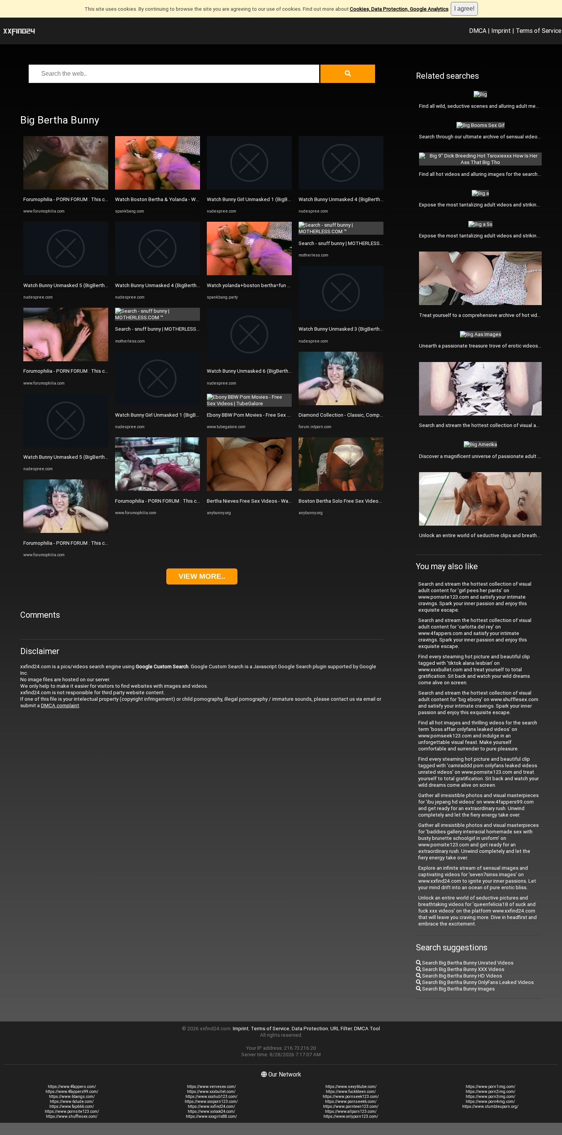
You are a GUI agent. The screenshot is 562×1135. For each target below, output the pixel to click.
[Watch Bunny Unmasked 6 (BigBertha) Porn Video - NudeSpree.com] (249, 359)
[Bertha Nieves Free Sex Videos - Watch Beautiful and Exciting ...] (249, 489)
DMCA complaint (60, 705)
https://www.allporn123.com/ (351, 1111)
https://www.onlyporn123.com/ (350, 1116)
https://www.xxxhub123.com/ (211, 1096)
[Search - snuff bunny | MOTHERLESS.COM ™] (157, 317)
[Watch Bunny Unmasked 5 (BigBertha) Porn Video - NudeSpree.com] (65, 273)
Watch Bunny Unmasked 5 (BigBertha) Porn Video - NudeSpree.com (100, 285)
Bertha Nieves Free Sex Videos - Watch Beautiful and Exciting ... (278, 501)
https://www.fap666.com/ (71, 1106)
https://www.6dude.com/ (72, 1101)
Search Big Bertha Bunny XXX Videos (462, 969)
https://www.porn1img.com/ (490, 1086)
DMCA (477, 30)
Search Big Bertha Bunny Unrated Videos (467, 963)
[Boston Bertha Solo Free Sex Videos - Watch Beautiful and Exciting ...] (341, 489)
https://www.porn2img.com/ (490, 1091)
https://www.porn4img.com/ (490, 1101)
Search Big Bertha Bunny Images (458, 989)
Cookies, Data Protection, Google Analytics (399, 9)
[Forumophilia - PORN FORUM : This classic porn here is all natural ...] (65, 188)
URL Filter (341, 1028)
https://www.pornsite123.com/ (72, 1111)
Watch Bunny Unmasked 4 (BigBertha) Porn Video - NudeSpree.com (191, 285)
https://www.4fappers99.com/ (71, 1091)
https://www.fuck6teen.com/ (351, 1091)
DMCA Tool (367, 1028)
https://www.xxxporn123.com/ (211, 1101)
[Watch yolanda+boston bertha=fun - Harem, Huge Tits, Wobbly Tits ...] (249, 273)
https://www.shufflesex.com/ (71, 1116)
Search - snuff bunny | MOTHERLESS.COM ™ (164, 329)
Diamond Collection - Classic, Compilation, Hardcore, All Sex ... (369, 415)
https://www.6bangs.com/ (72, 1096)
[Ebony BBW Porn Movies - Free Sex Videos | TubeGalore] (249, 403)
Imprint (501, 30)
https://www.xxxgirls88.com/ (211, 1116)
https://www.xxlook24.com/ (211, 1111)
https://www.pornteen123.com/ (350, 1106)
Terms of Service (538, 30)
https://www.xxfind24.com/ (211, 1106)
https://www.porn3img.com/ (490, 1096)
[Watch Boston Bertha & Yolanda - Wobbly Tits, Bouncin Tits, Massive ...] (157, 188)
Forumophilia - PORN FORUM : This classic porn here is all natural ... (98, 199)
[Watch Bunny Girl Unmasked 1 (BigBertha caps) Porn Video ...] (157, 403)
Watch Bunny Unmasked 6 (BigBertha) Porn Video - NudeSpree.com (283, 371)
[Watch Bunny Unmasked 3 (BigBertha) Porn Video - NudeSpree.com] (341, 317)
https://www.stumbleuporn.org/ (490, 1106)
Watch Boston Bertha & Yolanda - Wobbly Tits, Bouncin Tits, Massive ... (195, 199)
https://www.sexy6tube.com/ (351, 1086)
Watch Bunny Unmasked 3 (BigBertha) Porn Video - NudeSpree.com (375, 329)
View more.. (202, 576)
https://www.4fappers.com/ (72, 1086)
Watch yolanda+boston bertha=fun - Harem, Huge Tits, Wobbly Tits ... (285, 285)
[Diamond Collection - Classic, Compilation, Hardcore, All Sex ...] (341, 403)
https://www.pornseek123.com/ (351, 1096)
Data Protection (310, 1028)
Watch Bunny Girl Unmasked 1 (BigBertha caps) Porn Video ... (184, 415)
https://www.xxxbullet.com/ (211, 1091)
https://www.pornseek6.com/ (351, 1101)
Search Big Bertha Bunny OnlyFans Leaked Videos (477, 982)
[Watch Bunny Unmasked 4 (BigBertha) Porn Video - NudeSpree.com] (157, 273)
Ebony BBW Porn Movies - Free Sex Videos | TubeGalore (270, 415)
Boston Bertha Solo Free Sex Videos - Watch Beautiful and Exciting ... (376, 501)
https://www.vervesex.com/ (211, 1086)
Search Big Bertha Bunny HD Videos (461, 976)
